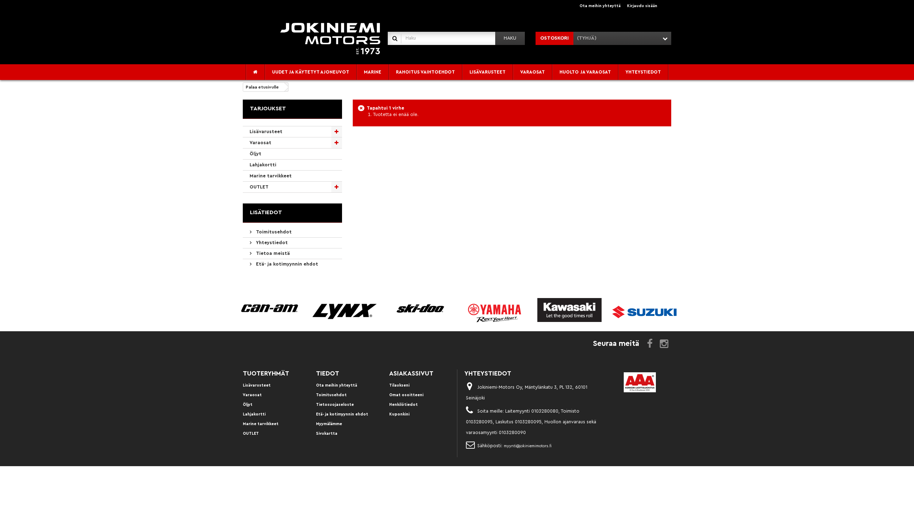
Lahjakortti (263, 164)
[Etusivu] (255, 72)
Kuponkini (399, 414)
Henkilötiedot (403, 405)
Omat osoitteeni (406, 395)
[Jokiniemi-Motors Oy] (330, 38)
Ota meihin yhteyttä (600, 6)
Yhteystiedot (271, 242)
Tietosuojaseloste (335, 405)
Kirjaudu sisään (642, 6)
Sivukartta (326, 433)
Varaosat (260, 142)
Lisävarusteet (266, 131)
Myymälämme (329, 424)
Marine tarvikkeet (271, 175)
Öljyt (255, 153)
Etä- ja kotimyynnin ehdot (286, 264)
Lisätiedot (266, 212)
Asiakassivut (411, 373)
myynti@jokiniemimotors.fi (528, 446)
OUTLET (259, 187)
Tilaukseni (399, 385)
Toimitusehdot (273, 232)
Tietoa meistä (272, 253)
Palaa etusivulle (262, 87)
